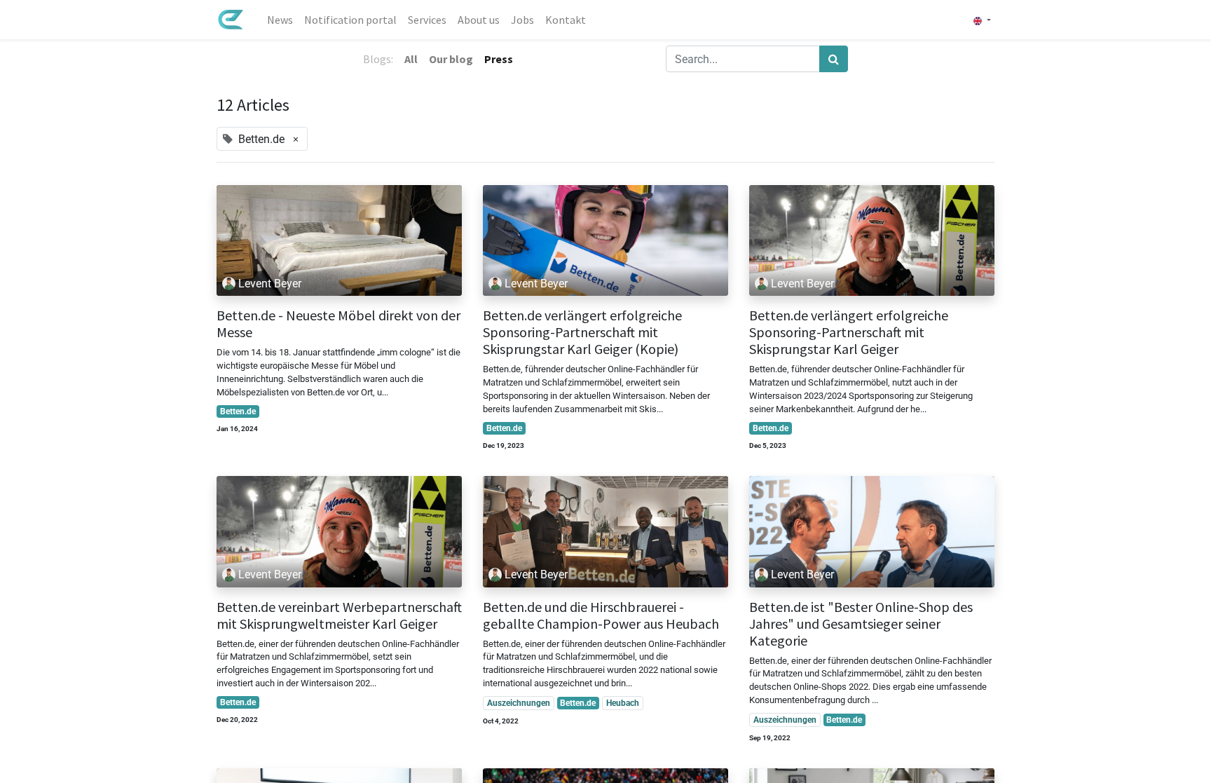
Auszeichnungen (518, 703)
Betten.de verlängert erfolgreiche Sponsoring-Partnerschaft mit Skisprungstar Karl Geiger (848, 332)
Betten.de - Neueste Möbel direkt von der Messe (338, 324)
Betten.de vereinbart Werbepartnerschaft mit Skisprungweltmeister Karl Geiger (339, 615)
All (411, 59)
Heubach (622, 703)
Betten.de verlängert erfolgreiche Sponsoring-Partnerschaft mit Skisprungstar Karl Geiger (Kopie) (582, 332)
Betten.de (238, 411)
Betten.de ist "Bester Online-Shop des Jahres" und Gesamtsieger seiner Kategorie (861, 624)
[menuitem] (280, 20)
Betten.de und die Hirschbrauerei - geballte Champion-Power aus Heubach (601, 615)
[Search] (833, 59)
